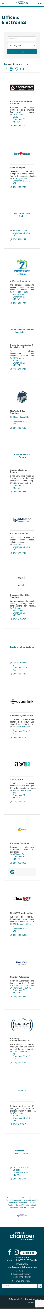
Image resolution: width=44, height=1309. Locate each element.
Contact (22, 1271)
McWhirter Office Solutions (17, 412)
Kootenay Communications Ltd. (20, 1039)
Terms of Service (22, 1280)
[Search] (40, 1286)
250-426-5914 (22, 1264)
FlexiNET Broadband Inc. (21, 913)
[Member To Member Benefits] (12, 873)
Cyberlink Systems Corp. (21, 716)
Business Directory (14, 1198)
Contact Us (20, 1205)
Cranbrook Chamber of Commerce (31, 1300)
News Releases (29, 1198)
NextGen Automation (19, 977)
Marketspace (26, 1203)
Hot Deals (24, 1200)
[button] (5, 64)
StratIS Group (16, 779)
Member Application (22, 1276)
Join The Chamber (27, 1207)
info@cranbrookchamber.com (22, 1267)
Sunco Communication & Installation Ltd (21, 346)
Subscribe (28, 1252)
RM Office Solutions (19, 534)
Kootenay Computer (19, 843)
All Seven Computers (20, 281)
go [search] (23, 52)
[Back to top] (37, 1302)
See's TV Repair (17, 167)
